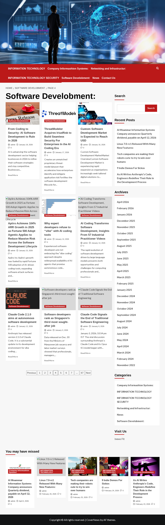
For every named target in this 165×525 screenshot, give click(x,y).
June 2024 (123, 333)
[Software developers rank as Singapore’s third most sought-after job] (59, 299)
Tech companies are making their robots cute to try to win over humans (135, 158)
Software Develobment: (76, 78)
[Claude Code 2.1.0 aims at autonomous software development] (22, 299)
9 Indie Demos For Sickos (131, 168)
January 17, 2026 (62, 152)
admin (13, 145)
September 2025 (126, 239)
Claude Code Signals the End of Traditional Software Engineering (94, 318)
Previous (31, 373)
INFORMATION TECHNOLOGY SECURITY (33, 78)
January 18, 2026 (26, 145)
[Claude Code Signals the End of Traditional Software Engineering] (95, 299)
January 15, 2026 (26, 250)
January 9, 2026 (61, 330)
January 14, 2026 (62, 239)
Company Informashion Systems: (68, 68)
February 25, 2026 (80, 497)
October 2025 (125, 233)
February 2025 (125, 283)
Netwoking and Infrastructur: (108, 68)
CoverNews (93, 519)
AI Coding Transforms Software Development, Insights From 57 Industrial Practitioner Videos (95, 231)
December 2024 (126, 296)
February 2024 (125, 358)
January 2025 (124, 289)
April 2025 (123, 270)
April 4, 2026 (24, 501)
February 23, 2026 (143, 504)
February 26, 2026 (49, 494)
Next (88, 373)
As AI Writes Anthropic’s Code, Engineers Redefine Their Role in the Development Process (135, 178)
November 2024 (126, 302)
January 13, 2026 (98, 243)
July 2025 (122, 252)
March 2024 (124, 352)
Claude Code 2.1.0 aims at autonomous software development (22, 318)
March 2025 (124, 277)
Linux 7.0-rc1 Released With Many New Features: (136, 145)
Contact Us (108, 78)
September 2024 (126, 314)
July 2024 (122, 327)
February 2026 (125, 208)
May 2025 (122, 264)
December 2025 (126, 220)
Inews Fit (120, 438)
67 (82, 373)
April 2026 (123, 201)
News (95, 78)
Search (120, 96)
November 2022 (126, 365)
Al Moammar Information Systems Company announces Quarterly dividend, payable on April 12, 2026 (136, 133)
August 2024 (124, 321)
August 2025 (124, 245)
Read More (13, 175)
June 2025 (123, 258)
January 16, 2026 (98, 145)
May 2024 (122, 340)
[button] (157, 68)
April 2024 (123, 346)
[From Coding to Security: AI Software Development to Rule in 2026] (22, 113)
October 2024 (125, 308)
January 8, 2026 (98, 326)
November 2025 (126, 227)
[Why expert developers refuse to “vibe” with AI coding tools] (59, 208)
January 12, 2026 (26, 326)
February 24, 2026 (111, 491)
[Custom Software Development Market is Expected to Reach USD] (95, 113)
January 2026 (124, 214)
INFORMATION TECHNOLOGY (26, 68)
